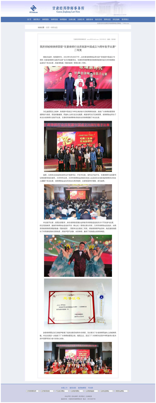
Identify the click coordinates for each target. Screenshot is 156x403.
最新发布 (89, 19)
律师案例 (63, 19)
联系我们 (125, 19)
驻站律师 (75, 396)
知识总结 (98, 19)
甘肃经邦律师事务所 (75, 399)
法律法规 (72, 19)
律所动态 (54, 27)
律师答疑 (54, 19)
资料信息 (107, 19)
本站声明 (68, 396)
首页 (47, 27)
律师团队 (45, 19)
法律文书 (80, 19)
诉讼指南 (116, 19)
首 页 (29, 19)
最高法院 (73, 388)
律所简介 (36, 19)
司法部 (90, 388)
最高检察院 (82, 388)
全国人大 (64, 388)
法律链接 (89, 396)
